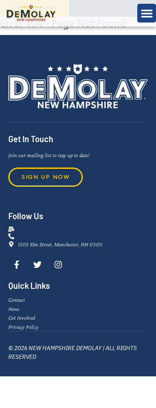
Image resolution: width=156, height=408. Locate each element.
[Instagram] (58, 264)
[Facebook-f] (16, 264)
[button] (146, 13)
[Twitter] (37, 264)
